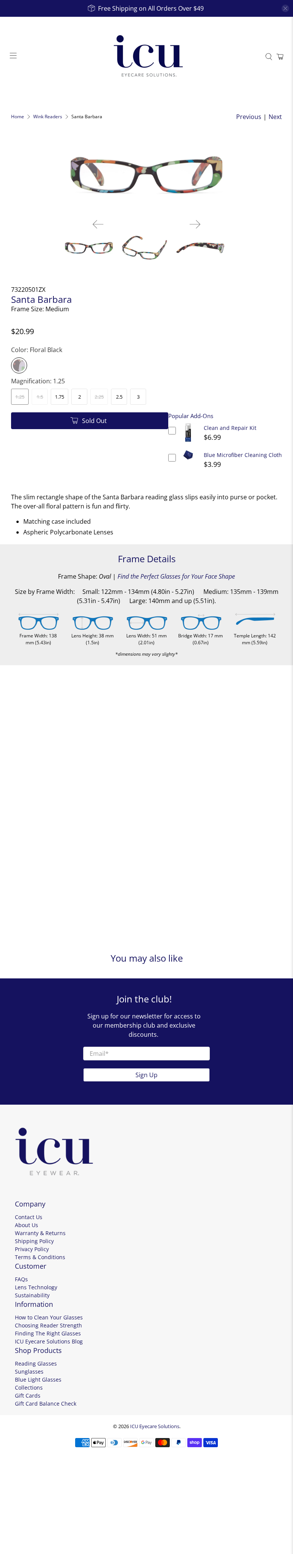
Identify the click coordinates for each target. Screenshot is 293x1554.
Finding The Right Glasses (48, 1333)
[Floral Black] (19, 365)
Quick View (188, 442)
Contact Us (28, 1217)
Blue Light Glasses (38, 1379)
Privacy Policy (32, 1249)
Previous (248, 117)
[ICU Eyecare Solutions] (146, 57)
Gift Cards (27, 1395)
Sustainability (32, 1295)
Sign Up (146, 1075)
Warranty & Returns (40, 1233)
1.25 (19, 396)
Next (275, 117)
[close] (285, 8)
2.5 (119, 396)
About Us (26, 1225)
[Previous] (98, 224)
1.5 (40, 396)
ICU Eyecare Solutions (154, 1426)
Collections (29, 1387)
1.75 (59, 396)
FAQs (21, 1279)
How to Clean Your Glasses (49, 1317)
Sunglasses (29, 1371)
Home (17, 116)
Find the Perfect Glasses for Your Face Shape (176, 576)
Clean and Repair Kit (230, 427)
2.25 (99, 396)
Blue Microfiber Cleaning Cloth (243, 454)
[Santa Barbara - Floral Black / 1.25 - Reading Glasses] (146, 175)
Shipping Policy (34, 1241)
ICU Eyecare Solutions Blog (49, 1341)
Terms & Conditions (40, 1257)
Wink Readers (47, 116)
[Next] (195, 224)
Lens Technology (36, 1287)
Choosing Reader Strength (48, 1325)
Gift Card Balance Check (45, 1403)
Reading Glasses (36, 1363)
